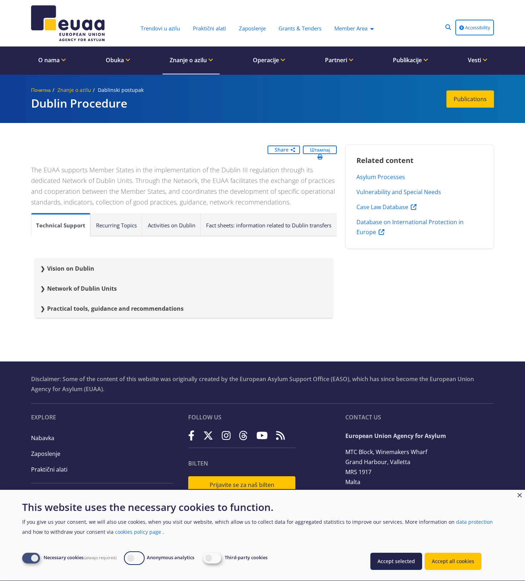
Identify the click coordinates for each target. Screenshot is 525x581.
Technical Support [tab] (60, 225)
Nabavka (42, 438)
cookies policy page (138, 531)
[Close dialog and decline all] (519, 494)
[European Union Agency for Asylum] (69, 23)
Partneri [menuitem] (337, 60)
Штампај (320, 149)
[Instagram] (226, 435)
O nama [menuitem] (49, 60)
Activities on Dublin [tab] (171, 225)
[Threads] (243, 435)
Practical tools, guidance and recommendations (115, 308)
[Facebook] (191, 435)
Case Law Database (382, 207)
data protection (474, 521)
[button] (448, 27)
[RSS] (280, 435)
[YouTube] (262, 435)
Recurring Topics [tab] (116, 225)
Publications (470, 99)
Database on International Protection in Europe (410, 227)
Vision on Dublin (71, 268)
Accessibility (477, 27)
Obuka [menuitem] (115, 60)
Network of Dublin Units (82, 288)
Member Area (351, 28)
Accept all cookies (453, 561)
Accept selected (396, 561)
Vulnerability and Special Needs (398, 192)
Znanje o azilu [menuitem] (189, 60)
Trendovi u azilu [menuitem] (160, 28)
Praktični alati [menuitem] (209, 28)
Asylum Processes (380, 177)
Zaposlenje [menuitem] (252, 28)
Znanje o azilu (74, 90)
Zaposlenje (45, 454)
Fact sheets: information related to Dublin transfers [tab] (268, 225)
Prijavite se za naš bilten (242, 485)
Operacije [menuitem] (266, 60)
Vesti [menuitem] (475, 60)
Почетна (41, 90)
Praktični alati (49, 469)
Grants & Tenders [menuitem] (300, 28)
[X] (208, 435)
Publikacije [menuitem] (408, 60)
